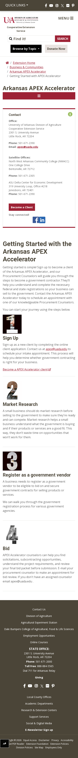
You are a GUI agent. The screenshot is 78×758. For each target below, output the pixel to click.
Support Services (39, 716)
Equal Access (30, 740)
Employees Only (53, 747)
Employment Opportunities (39, 635)
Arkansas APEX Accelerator (28, 72)
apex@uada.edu (27, 147)
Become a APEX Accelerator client (25, 369)
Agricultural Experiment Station (39, 622)
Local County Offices (39, 697)
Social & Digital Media (39, 723)
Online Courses (39, 642)
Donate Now (56, 49)
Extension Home (24, 63)
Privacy (55, 740)
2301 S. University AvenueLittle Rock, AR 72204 (39, 655)
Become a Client (22, 207)
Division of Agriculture (39, 616)
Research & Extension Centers (39, 710)
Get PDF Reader (16, 743)
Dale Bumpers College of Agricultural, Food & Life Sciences (39, 629)
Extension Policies (59, 743)
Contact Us (39, 609)
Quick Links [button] (15, 5)
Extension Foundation (37, 743)
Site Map (39, 747)
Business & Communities (26, 67)
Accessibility (67, 740)
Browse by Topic (25, 49)
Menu (64, 18)
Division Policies (24, 747)
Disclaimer (44, 740)
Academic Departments (39, 703)
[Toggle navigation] (39, 95)
